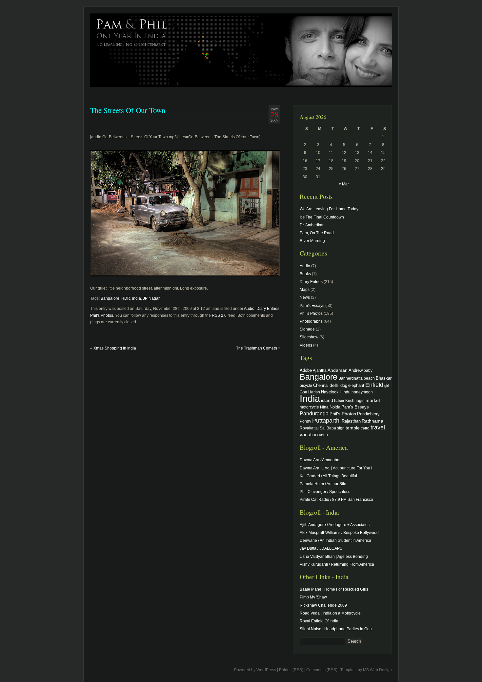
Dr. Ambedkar (312, 225)
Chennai (321, 385)
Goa (303, 392)
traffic (365, 428)
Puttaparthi (326, 420)
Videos (306, 345)
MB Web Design (377, 670)
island (327, 400)
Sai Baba (328, 428)
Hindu (345, 392)
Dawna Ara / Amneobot (320, 460)
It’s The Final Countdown (322, 217)
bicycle (306, 385)
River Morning (312, 240)
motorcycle (309, 407)
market (373, 400)
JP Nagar (151, 298)
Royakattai (309, 428)
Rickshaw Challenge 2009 (323, 605)
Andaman (338, 370)
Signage (307, 329)
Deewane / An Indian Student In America (335, 540)
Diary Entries (267, 308)
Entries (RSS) (291, 670)
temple (353, 427)
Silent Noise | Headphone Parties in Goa (336, 629)
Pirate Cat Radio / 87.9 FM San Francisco (336, 499)
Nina (324, 407)
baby (368, 370)
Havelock (330, 391)
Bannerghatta (350, 378)
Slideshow (309, 337)
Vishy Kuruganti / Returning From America (337, 564)
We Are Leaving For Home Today (329, 209)
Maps (305, 289)
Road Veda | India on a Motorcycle (330, 613)
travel (378, 427)
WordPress (266, 670)
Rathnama (372, 421)
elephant (356, 385)
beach (369, 378)
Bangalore (110, 298)
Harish (314, 392)
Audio (249, 308)
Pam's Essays (312, 305)
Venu (323, 435)
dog (343, 385)
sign (341, 428)
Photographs (311, 321)
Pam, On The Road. (317, 233)
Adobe (306, 370)
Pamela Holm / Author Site (323, 484)
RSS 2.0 (219, 315)
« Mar (344, 184)
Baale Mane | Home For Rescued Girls (334, 589)
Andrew (356, 370)
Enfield (374, 385)
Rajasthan (351, 421)
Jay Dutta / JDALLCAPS (321, 548)
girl (386, 386)
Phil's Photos (101, 315)
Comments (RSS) (321, 670)
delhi (334, 385)
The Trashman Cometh (256, 348)
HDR (125, 298)
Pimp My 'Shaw (313, 597)
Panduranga (314, 413)
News (305, 297)
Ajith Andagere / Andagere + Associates (335, 524)
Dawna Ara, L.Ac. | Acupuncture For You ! (336, 468)
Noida (335, 407)
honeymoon (362, 392)
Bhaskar (384, 378)
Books (305, 274)
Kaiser (339, 401)
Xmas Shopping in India (114, 348)
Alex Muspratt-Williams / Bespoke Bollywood (339, 532)
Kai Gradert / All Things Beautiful (328, 476)
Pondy (305, 421)
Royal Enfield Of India (319, 621)
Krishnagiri (355, 400)
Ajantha (320, 370)
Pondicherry (368, 413)
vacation (309, 434)
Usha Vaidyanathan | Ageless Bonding (334, 556)
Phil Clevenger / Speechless (325, 491)
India (136, 298)
